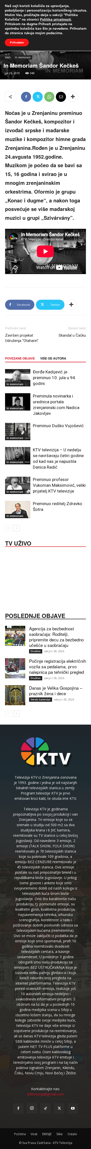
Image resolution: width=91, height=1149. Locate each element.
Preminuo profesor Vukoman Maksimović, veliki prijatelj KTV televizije (59, 485)
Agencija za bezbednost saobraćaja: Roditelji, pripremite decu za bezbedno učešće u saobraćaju (56, 636)
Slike (59, 1134)
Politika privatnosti (55, 19)
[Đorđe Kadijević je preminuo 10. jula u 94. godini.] (17, 377)
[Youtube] (73, 1108)
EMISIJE (47, 1134)
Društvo (36, 651)
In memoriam (23, 57)
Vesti (8, 57)
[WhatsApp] (49, 97)
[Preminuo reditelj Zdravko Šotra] (17, 509)
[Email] (61, 97)
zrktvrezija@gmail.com (45, 1094)
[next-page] (16, 528)
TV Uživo (18, 542)
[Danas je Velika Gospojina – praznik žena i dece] (15, 695)
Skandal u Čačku (72, 335)
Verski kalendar (41, 699)
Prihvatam (17, 42)
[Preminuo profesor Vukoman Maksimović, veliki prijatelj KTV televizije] (17, 485)
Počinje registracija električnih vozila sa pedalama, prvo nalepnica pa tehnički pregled (57, 666)
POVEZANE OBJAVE (20, 358)
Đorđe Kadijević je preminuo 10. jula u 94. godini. (54, 377)
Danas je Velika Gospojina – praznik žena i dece (55, 690)
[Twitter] (38, 97)
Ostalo (72, 1134)
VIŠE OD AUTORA (53, 358)
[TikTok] (45, 1108)
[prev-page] (8, 528)
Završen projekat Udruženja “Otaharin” (21, 338)
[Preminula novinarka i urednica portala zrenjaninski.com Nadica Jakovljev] (17, 402)
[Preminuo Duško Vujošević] (17, 431)
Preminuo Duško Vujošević (58, 425)
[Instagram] (32, 1108)
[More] (72, 97)
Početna (20, 1134)
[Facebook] (26, 97)
